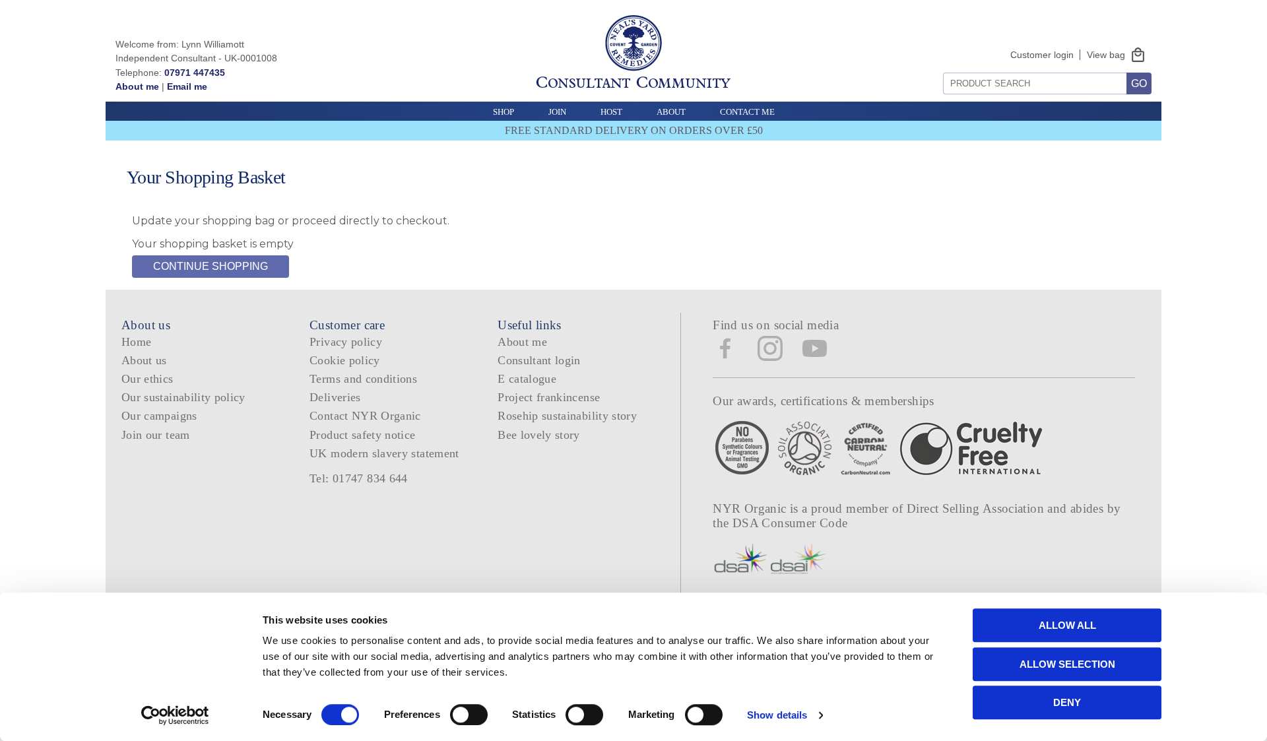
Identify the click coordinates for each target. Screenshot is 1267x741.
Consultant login (539, 360)
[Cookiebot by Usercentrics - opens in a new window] (175, 715)
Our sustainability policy (183, 397)
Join (557, 112)
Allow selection (1067, 664)
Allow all (1067, 625)
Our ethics (147, 378)
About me (137, 86)
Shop (503, 112)
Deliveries (335, 397)
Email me (187, 86)
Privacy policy (345, 341)
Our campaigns (159, 415)
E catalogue (527, 378)
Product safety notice (362, 434)
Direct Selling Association (977, 508)
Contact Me (747, 112)
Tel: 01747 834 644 (358, 478)
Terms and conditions (363, 378)
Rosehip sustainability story (567, 415)
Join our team (155, 434)
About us (144, 360)
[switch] (469, 714)
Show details (777, 715)
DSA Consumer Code (790, 523)
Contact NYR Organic (365, 415)
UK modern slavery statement (384, 453)
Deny (1067, 702)
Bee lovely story (539, 434)
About (671, 112)
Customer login (1042, 54)
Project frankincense (549, 397)
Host (611, 112)
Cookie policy (344, 360)
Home (136, 341)
